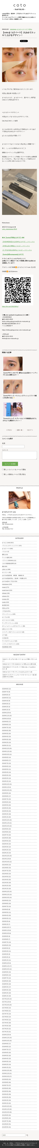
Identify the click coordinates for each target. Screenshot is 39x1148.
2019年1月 (5, 960)
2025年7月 (5, 727)
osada (4, 602)
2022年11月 (5, 823)
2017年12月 (5, 999)
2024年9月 (5, 757)
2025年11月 (5, 715)
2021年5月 (5, 876)
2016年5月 (5, 1055)
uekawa (4, 596)
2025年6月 (5, 730)
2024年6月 (5, 766)
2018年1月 (5, 996)
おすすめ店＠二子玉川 (8, 581)
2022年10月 (5, 826)
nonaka (4, 599)
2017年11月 (5, 1002)
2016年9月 (5, 1043)
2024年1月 (5, 781)
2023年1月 (5, 817)
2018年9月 (5, 972)
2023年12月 (5, 784)
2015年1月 (5, 1103)
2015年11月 (5, 1073)
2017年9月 (5, 1008)
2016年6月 (5, 1052)
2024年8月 (5, 760)
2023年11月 (5, 787)
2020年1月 (5, 924)
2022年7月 (5, 835)
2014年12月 (5, 1106)
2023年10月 (5, 790)
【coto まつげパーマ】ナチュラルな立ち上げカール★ (17, 672)
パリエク (4, 551)
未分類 (4, 605)
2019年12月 (5, 927)
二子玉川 (4, 611)
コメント (5, 450)
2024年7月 (5, 763)
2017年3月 (5, 1025)
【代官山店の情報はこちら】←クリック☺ (16, 246)
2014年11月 (5, 1109)
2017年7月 (5, 1014)
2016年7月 (5, 1049)
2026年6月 (5, 695)
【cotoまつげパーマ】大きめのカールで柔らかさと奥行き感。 (19, 664)
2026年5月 (5, 698)
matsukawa (13, 29)
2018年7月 (5, 978)
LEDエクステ (6, 629)
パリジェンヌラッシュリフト (10, 545)
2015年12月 (5, 1070)
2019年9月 (5, 936)
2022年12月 (5, 820)
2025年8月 (5, 724)
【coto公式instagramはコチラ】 (13, 254)
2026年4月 (5, 700)
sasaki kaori (5, 590)
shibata (4, 593)
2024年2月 (5, 778)
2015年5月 (5, 1091)
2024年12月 (5, 748)
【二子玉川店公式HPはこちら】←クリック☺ (17, 250)
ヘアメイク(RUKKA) (8, 560)
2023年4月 (5, 808)
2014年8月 (5, 1118)
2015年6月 (5, 1088)
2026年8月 (5, 689)
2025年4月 (5, 736)
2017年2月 (5, 1028)
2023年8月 (5, 796)
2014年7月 (5, 1121)
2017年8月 (5, 1011)
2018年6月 (5, 981)
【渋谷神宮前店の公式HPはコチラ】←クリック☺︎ (18, 242)
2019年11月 (5, 930)
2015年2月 (5, 1100)
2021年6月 (5, 873)
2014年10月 (5, 1112)
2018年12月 (5, 963)
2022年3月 (5, 847)
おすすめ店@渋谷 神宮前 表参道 (12, 575)
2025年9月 (5, 721)
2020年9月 (5, 900)
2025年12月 (5, 712)
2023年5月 (5, 805)
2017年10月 (5, 1005)
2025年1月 (5, 745)
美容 (3, 566)
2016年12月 (5, 1034)
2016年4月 (5, 1058)
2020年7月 (5, 906)
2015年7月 (5, 1085)
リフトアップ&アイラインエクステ (12, 632)
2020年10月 (5, 897)
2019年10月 (5, 933)
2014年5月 (5, 1127)
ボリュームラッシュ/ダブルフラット (12, 626)
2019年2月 (5, 957)
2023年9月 (5, 793)
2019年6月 (5, 945)
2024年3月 (5, 775)
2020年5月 (5, 912)
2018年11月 (5, 966)
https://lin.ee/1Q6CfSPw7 (10, 306)
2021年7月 (5, 870)
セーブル (4, 617)
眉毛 (3, 554)
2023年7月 (5, 799)
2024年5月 (5, 769)
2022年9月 (5, 829)
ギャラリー (5, 572)
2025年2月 (5, 742)
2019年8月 (5, 939)
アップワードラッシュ (8, 623)
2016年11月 (5, 1037)
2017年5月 (5, 1020)
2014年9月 (5, 1115)
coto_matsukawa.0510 (9, 229)
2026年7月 (5, 692)
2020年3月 (5, 918)
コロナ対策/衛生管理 (8, 563)
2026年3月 (5, 703)
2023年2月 (5, 814)
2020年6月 (5, 909)
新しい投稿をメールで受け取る (15, 474)
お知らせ (4, 569)
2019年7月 (5, 942)
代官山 (30, 29)
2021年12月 (5, 856)
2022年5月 (5, 841)
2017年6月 (5, 1017)
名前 (3, 443)
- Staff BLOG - (19, 9)
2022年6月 (5, 838)
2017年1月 (5, 1031)
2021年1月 (5, 888)
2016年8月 (5, 1046)
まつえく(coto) (6, 542)
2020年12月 (5, 891)
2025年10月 (5, 718)
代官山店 (4, 522)
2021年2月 (5, 885)
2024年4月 (5, 772)
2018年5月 (5, 984)
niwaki (4, 587)
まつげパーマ (21, 29)
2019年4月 (5, 951)
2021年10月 (5, 861)
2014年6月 (5, 1124)
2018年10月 (5, 969)
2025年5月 (5, 733)
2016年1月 (5, 1067)
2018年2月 (5, 993)
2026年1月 (5, 709)
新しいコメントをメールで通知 (15, 469)
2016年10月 (5, 1040)
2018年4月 (5, 987)
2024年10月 (5, 754)
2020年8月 (5, 903)
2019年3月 (5, 954)
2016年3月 (5, 1061)
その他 (4, 638)
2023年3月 (5, 811)
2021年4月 (5, 879)
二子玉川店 (5, 527)
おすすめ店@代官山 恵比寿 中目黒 (12, 578)
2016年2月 (5, 1064)
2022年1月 (5, 853)
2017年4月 (5, 1022)
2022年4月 (5, 844)
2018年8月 (5, 975)
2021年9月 (5, 864)
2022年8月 (5, 832)
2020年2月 (5, 921)
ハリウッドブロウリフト (9, 644)
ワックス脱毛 (6, 557)
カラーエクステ (6, 620)
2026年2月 (5, 706)
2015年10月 (5, 1076)
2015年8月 (5, 1082)
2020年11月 (5, 894)
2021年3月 (5, 882)
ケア (26, 29)
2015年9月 (5, 1079)
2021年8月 (5, 867)
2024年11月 (5, 751)
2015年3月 (5, 1097)
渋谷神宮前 (5, 647)
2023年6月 (5, 802)
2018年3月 (5, 990)
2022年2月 (5, 850)
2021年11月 (5, 859)
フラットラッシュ (7, 614)
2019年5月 (5, 948)
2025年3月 (5, 739)
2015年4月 (5, 1094)
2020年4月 (5, 915)
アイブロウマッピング (8, 641)
